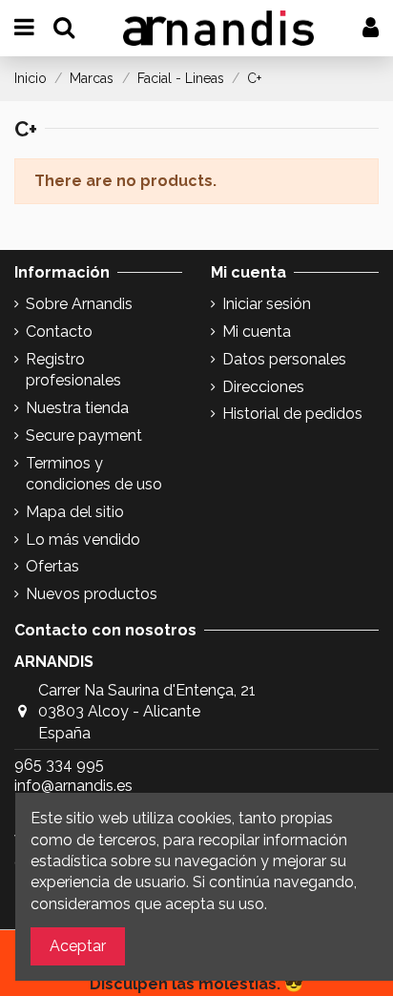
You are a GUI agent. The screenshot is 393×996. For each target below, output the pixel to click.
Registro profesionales (73, 369)
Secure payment (84, 435)
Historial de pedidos (292, 414)
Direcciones (263, 387)
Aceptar (78, 946)
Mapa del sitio (75, 512)
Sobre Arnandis (79, 304)
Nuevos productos (91, 594)
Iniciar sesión (266, 304)
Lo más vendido (83, 539)
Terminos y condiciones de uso (94, 473)
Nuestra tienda (77, 408)
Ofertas (52, 566)
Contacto (59, 331)
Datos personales (284, 359)
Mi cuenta (256, 331)
